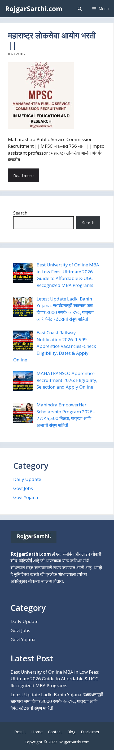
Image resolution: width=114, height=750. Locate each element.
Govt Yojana (25, 497)
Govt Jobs (23, 488)
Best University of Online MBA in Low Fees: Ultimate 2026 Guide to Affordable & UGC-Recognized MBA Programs (55, 679)
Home (37, 731)
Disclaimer (90, 731)
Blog (71, 731)
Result (20, 731)
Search (20, 213)
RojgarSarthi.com (33, 8)
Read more (23, 175)
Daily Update (27, 479)
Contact (55, 731)
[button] (79, 8)
